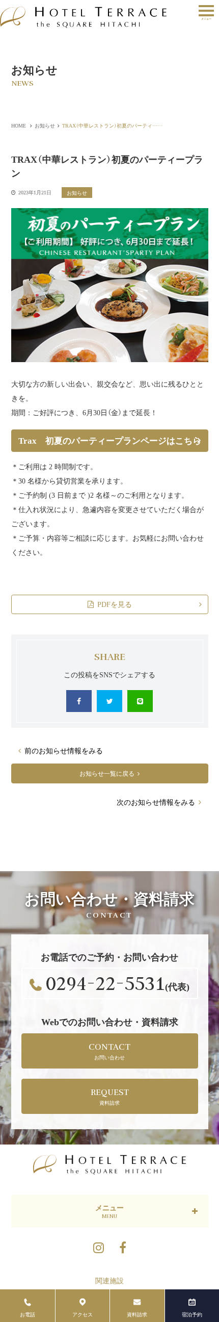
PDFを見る (114, 604)
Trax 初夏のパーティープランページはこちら (109, 440)
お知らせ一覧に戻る (106, 773)
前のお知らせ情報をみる (63, 750)
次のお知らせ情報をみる (156, 802)
